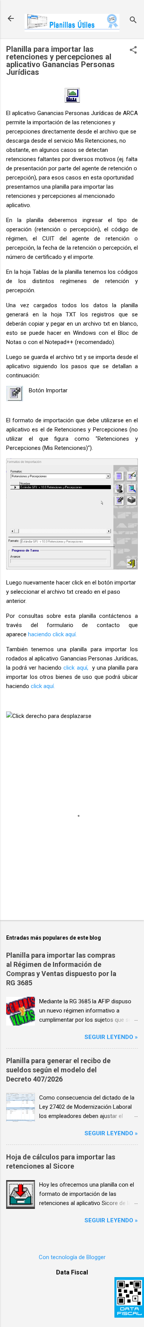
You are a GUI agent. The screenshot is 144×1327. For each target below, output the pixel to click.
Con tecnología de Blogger (72, 1257)
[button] (133, 50)
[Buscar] (133, 21)
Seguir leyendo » (111, 1037)
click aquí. (43, 686)
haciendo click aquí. (52, 634)
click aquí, (75, 667)
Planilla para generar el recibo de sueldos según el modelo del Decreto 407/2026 (58, 1070)
